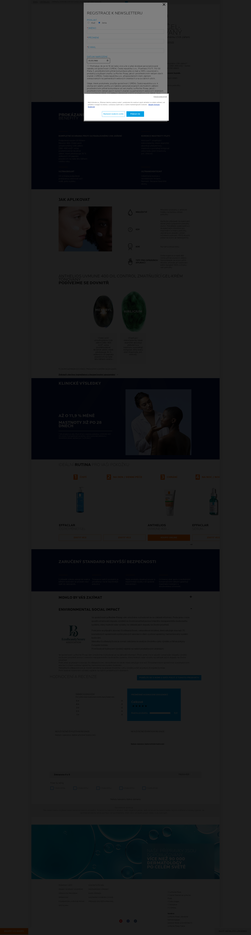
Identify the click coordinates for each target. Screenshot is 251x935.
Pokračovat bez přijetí (160, 97)
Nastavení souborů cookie (113, 114)
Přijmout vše (135, 114)
